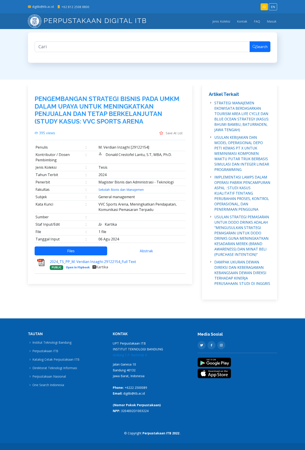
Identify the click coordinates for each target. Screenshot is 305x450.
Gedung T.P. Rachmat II (130, 355)
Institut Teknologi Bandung (51, 342)
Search (261, 46)
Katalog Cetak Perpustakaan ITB (55, 359)
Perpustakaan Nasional (49, 376)
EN (273, 7)
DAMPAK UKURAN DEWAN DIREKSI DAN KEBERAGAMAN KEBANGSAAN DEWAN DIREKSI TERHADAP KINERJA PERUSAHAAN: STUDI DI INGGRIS (242, 273)
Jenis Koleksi (221, 21)
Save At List (174, 133)
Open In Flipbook (78, 267)
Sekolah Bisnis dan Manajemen (121, 189)
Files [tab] (71, 250)
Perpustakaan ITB (45, 351)
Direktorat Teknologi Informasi (54, 368)
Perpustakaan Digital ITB (94, 21)
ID (264, 7)
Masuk (271, 21)
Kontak (242, 21)
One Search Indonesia (48, 385)
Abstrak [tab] (146, 250)
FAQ (257, 21)
